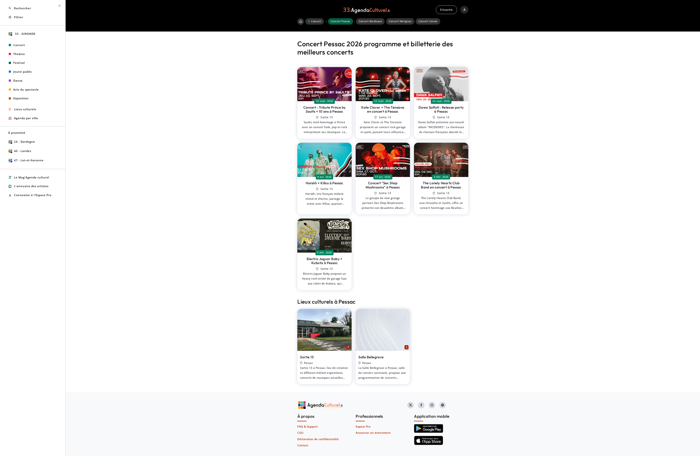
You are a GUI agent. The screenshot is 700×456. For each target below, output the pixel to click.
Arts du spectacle (26, 89)
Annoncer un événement (373, 432)
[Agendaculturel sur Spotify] (442, 405)
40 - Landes (22, 151)
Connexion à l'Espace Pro (29, 195)
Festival (19, 63)
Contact (302, 445)
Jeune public (22, 71)
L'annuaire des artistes (28, 186)
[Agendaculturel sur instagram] (432, 405)
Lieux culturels (22, 109)
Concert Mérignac (400, 21)
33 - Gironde (24, 34)
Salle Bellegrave (371, 357)
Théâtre (19, 54)
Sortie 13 (307, 357)
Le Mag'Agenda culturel (28, 177)
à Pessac (324, 109)
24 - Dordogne (24, 141)
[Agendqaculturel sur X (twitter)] (410, 405)
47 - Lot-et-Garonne (29, 160)
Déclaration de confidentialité (318, 439)
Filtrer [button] (15, 17)
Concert (19, 45)
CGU (300, 432)
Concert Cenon (427, 21)
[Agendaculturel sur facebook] (421, 405)
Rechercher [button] (19, 8)
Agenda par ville (23, 118)
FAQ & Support (307, 426)
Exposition (21, 98)
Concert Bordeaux (370, 21)
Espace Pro (363, 426)
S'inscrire (446, 9)
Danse (18, 80)
